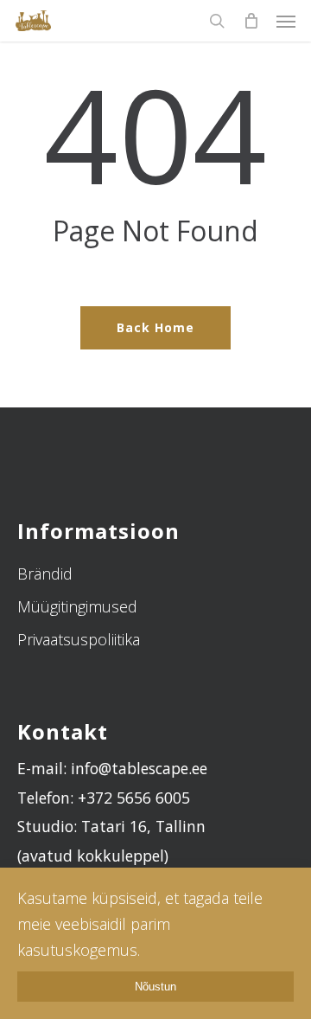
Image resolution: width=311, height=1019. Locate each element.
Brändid (45, 573)
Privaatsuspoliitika (78, 639)
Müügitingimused (77, 606)
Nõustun (155, 986)
